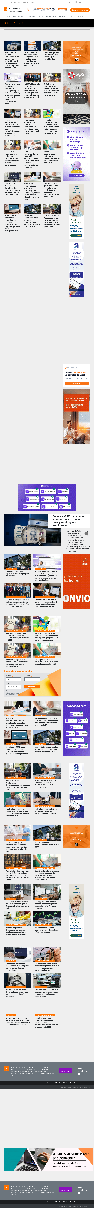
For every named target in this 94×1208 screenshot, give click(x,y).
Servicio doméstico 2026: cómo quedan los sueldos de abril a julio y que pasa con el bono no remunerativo (51, 126)
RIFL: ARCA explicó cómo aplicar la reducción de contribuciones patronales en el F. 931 (31, 126)
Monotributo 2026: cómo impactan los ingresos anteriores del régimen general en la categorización (12, 223)
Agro (12, 1188)
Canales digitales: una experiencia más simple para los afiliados (52, 55)
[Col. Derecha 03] (76, 123)
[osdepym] (76, 239)
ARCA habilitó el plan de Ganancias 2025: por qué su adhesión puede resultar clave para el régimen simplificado (12, 60)
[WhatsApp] (76, 63)
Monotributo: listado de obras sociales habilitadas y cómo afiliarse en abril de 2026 (32, 221)
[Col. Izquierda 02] (48, 1171)
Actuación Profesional (17, 1186)
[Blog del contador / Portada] (5, 9)
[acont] (76, 296)
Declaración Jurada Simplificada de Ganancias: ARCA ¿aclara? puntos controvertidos (12, 189)
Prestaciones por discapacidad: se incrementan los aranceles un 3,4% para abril (52, 222)
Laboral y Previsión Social (47, 16)
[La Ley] (76, 444)
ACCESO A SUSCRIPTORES (65, 1189)
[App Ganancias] (76, 386)
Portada (7, 16)
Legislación (29, 1192)
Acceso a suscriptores (80, 10)
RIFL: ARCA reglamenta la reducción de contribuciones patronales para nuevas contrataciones (12, 158)
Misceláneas (44, 1186)
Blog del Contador (15, 23)
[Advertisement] (47, 1118)
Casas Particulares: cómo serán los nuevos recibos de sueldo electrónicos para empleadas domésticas (12, 128)
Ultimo (13, 1194)
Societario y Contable (75, 16)
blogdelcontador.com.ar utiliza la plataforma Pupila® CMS (74, 1206)
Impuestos (32, 16)
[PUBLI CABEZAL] (47, 9)
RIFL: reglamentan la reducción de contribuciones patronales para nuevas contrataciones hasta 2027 (31, 159)
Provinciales (62, 16)
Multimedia (44, 1188)
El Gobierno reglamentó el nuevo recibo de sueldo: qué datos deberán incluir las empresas (51, 89)
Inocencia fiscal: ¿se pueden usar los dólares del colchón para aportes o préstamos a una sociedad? (51, 190)
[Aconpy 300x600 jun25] (76, 181)
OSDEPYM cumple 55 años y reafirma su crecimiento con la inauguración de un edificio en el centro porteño (32, 90)
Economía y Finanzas (19, 16)
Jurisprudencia (30, 1188)
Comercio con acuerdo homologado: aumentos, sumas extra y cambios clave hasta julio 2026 (32, 192)
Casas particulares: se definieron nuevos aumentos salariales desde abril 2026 (52, 157)
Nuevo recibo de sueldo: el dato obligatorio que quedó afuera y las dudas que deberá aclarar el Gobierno (31, 59)
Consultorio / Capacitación (17, 1190)
